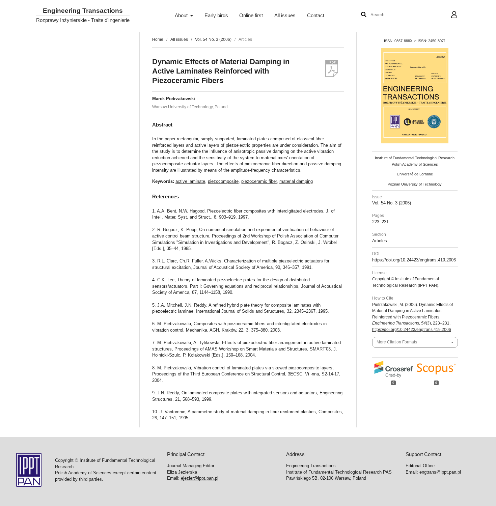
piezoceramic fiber (259, 181)
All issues (285, 15)
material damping (296, 181)
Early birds (216, 15)
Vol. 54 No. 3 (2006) (213, 39)
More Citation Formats (397, 342)
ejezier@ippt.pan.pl (199, 478)
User (449, 15)
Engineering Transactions (83, 11)
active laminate (190, 181)
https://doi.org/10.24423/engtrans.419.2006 (414, 259)
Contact (315, 15)
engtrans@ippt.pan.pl (440, 472)
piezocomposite (223, 181)
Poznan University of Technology (415, 184)
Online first (251, 15)
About (182, 15)
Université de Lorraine (415, 174)
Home (157, 39)
